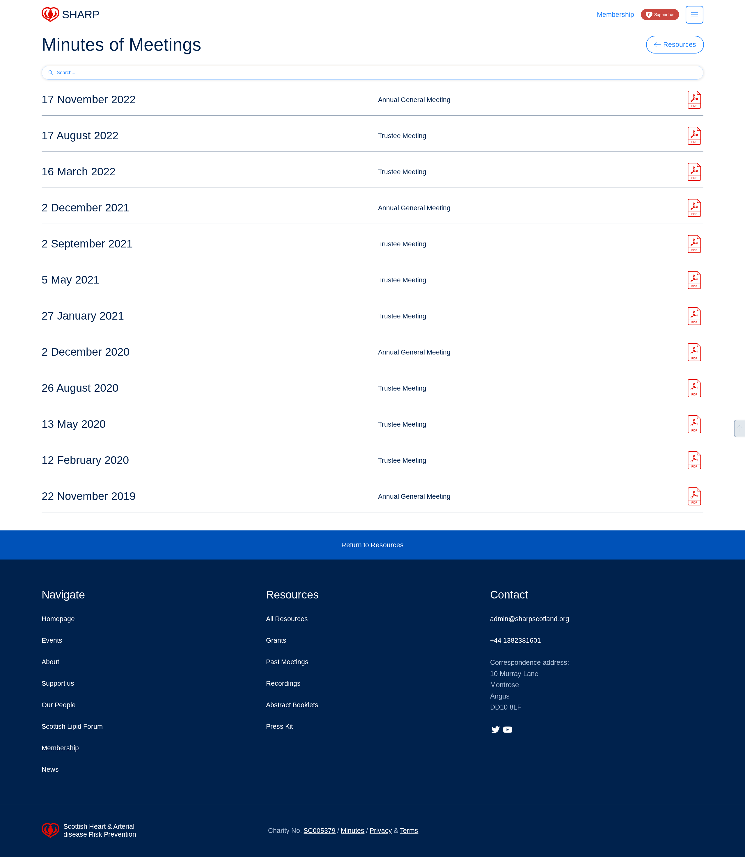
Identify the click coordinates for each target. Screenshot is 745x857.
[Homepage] (71, 15)
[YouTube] (507, 729)
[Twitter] (495, 729)
